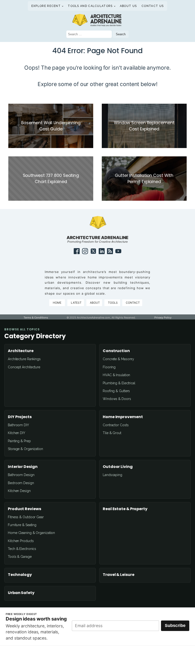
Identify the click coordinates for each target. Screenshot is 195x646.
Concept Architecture (24, 367)
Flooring (109, 367)
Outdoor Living (118, 466)
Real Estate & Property (125, 509)
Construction (116, 351)
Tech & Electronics (22, 549)
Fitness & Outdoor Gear (26, 517)
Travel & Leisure (118, 574)
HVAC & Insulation (116, 375)
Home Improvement (123, 417)
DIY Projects (20, 417)
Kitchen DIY (16, 433)
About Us (128, 6)
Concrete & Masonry (118, 359)
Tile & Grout (112, 433)
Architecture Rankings (24, 359)
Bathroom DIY (18, 425)
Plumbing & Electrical (119, 383)
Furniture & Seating (22, 525)
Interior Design (23, 466)
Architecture (21, 351)
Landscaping (112, 475)
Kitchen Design (19, 491)
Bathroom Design (21, 475)
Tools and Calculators (90, 6)
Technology (20, 574)
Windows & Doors (117, 399)
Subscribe (175, 625)
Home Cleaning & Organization (31, 533)
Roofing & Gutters (116, 391)
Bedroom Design (21, 483)
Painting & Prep (19, 441)
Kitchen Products (21, 541)
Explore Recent (46, 6)
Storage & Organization (25, 449)
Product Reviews (24, 509)
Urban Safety (21, 592)
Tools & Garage (20, 557)
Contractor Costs (115, 425)
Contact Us (152, 6)
